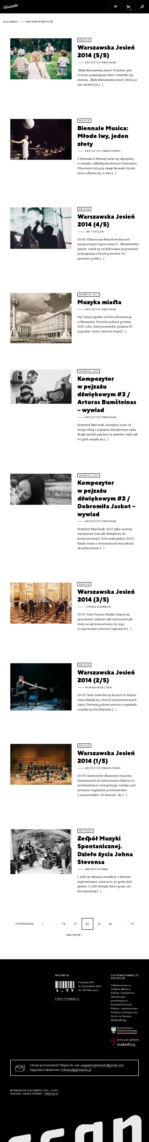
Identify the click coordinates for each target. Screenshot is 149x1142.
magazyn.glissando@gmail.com (102, 1065)
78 (63, 924)
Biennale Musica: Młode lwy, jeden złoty (102, 135)
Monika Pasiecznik (98, 687)
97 (132, 924)
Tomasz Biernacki (98, 607)
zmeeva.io (51, 1093)
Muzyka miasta (99, 302)
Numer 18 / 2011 (88, 295)
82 (110, 924)
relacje (84, 40)
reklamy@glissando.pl (76, 1070)
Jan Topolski (94, 231)
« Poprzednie (24, 924)
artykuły (85, 831)
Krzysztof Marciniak (100, 62)
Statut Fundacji (67, 999)
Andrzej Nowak (96, 869)
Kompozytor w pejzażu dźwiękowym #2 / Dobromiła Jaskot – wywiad (106, 498)
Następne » (75, 935)
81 (99, 924)
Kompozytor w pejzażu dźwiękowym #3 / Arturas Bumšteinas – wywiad (106, 394)
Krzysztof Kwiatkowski (103, 151)
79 (75, 924)
